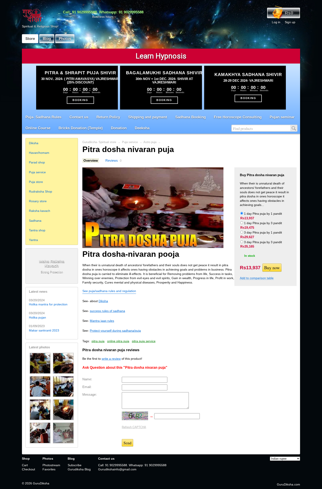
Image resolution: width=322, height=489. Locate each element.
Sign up (290, 22)
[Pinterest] (75, 478)
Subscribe (74, 465)
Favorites (48, 469)
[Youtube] (67, 478)
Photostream (51, 465)
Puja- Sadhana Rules (43, 117)
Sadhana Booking (190, 117)
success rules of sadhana (107, 311)
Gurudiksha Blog (79, 469)
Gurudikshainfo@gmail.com (117, 469)
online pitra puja (118, 341)
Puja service (130, 142)
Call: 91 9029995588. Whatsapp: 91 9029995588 (103, 12)
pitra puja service (144, 341)
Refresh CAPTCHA (134, 427)
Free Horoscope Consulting (238, 117)
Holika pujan (37, 317)
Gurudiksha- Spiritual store (99, 142)
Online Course (37, 128)
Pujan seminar (282, 117)
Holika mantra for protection (48, 304)
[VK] (50, 478)
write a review (111, 358)
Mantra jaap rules (102, 320)
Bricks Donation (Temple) (80, 128)
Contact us (78, 117)
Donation (119, 128)
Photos (65, 39)
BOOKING (80, 99)
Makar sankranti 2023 (44, 330)
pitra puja (98, 341)
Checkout (28, 469)
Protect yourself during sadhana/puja (115, 330)
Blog (47, 39)
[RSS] (25, 478)
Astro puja (149, 142)
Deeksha (142, 128)
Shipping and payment (147, 117)
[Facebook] (34, 478)
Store (30, 39)
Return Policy (108, 117)
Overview (90, 160)
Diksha (103, 301)
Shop (26, 458)
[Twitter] (42, 478)
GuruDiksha (41, 483)
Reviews (111, 160)
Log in (276, 22)
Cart (25, 465)
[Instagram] (59, 478)
